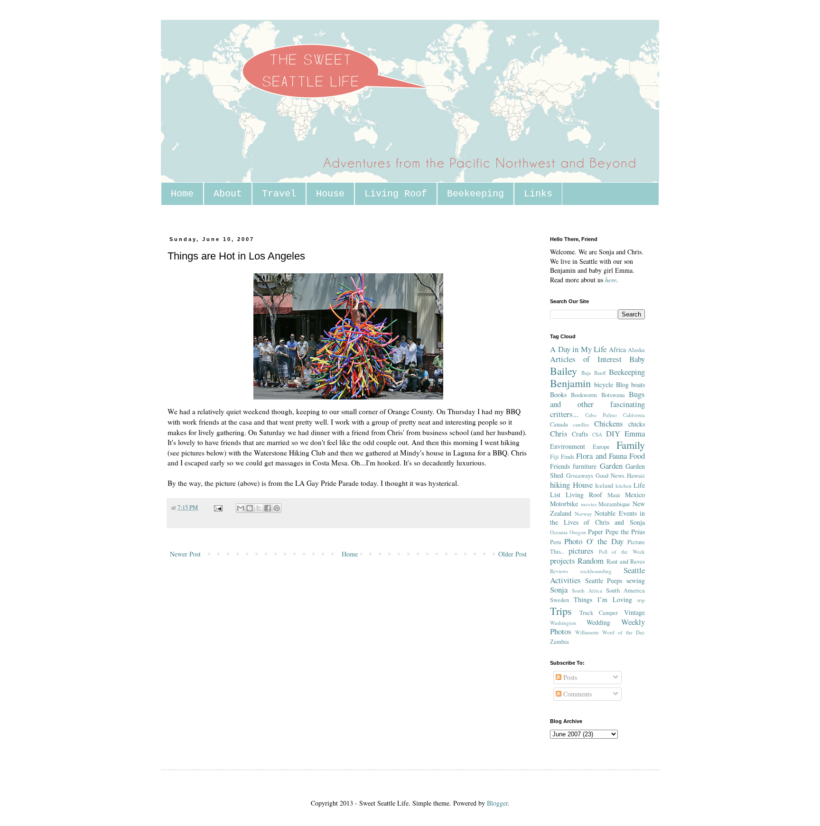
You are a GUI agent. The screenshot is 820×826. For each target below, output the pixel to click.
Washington (563, 622)
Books (558, 394)
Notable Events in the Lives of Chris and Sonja (597, 518)
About (228, 193)
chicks (636, 423)
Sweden (559, 600)
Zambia (559, 642)
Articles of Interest (586, 358)
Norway (583, 513)
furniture (584, 466)
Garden (611, 465)
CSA (597, 434)
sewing (635, 580)
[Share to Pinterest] (276, 508)
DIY (613, 433)
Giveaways (579, 476)
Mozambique (614, 504)
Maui (613, 495)
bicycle (603, 384)
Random (591, 560)
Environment (567, 446)
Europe (601, 447)
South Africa (587, 590)
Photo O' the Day (593, 541)
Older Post (512, 553)
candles (581, 424)
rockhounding (596, 571)
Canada (559, 424)
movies (588, 504)
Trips (561, 610)
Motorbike (564, 503)
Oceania (559, 532)
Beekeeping (475, 193)
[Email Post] (217, 507)
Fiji (554, 457)
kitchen (623, 485)
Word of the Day (623, 632)
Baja (586, 372)
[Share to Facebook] (267, 508)
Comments (576, 693)
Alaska (636, 350)
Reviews (559, 571)
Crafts (580, 433)
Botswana (613, 395)
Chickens (608, 423)
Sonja (559, 589)
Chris (559, 433)
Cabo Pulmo (601, 414)
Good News (610, 476)
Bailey (563, 370)
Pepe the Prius (625, 531)
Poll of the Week (622, 551)
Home (182, 193)
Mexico (635, 494)
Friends (560, 466)
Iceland (604, 486)
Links (538, 193)
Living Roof (395, 193)
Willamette (587, 632)
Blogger (497, 802)
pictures (581, 550)
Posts (569, 677)
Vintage (634, 612)
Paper (595, 531)
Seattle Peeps (604, 580)
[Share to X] (258, 508)
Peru (555, 542)
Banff (600, 372)
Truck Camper (598, 613)
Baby (637, 358)
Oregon (577, 532)
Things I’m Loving (603, 599)
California (634, 414)
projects (562, 560)
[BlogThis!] (249, 508)
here (610, 279)
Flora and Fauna (601, 455)
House (330, 193)
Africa (617, 349)
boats (638, 384)
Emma (634, 433)
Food (637, 455)
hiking (560, 484)
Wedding (598, 622)
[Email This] (240, 508)
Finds (567, 457)
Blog (622, 384)
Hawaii (636, 476)
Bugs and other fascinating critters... (597, 404)
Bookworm (584, 395)
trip (641, 599)
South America (625, 590)
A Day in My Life (578, 348)
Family (630, 444)
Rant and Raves (625, 561)
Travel (279, 193)
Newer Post (185, 553)
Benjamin (570, 383)
